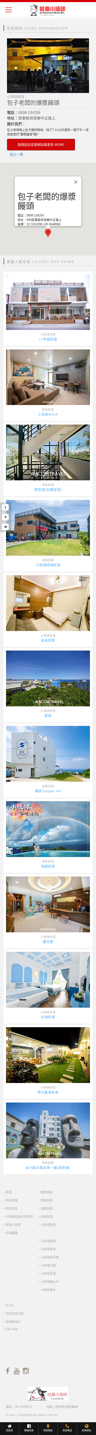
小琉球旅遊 (48, 1241)
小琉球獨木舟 (50, 1281)
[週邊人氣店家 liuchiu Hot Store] (5, 526)
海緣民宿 (48, 866)
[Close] (75, 181)
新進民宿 (48, 409)
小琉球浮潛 (48, 1273)
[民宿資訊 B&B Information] (5, 507)
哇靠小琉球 (13, 1224)
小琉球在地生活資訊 (19, 1216)
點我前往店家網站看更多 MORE (41, 144)
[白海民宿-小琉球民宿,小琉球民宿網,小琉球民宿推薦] (48, 980)
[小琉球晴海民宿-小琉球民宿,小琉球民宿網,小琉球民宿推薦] (48, 528)
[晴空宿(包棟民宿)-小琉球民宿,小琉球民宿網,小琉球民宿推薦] (48, 452)
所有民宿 (12, 1200)
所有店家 (12, 1208)
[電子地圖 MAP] (5, 517)
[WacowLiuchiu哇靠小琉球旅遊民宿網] (47, 10)
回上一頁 (16, 154)
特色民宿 (48, 485)
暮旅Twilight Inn (48, 791)
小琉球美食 (48, 1249)
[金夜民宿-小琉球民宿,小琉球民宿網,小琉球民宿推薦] (48, 603)
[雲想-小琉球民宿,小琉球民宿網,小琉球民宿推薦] (48, 678)
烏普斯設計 (13, 1321)
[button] (48, 233)
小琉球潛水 (48, 1290)
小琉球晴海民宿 (48, 565)
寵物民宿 (47, 1192)
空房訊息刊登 (15, 1313)
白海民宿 (48, 1017)
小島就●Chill (48, 414)
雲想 (48, 716)
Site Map (12, 1329)
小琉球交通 (48, 1265)
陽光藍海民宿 (48, 1092)
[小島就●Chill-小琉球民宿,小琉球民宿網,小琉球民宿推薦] (48, 377)
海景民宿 (48, 560)
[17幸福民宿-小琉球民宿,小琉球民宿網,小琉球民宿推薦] (48, 302)
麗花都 (48, 941)
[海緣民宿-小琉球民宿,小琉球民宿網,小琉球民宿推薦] (48, 829)
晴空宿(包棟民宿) (48, 490)
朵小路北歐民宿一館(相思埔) (48, 1167)
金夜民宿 (48, 640)
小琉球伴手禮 (50, 1257)
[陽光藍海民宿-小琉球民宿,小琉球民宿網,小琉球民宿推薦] (48, 1055)
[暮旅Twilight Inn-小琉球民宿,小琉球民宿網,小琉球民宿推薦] (48, 754)
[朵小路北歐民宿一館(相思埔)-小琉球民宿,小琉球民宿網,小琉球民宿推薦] (48, 1130)
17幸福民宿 (48, 339)
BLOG (10, 1305)
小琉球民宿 (48, 334)
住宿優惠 (12, 1233)
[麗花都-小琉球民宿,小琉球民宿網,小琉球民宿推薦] (48, 904)
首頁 (9, 1192)
